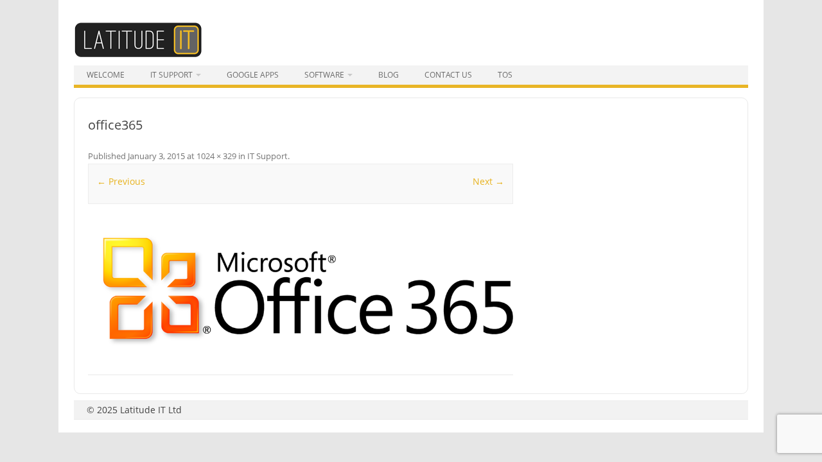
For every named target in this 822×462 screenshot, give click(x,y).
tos (505, 74)
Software (324, 74)
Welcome (106, 74)
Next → (488, 181)
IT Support (171, 74)
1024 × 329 (216, 156)
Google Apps (253, 74)
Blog (388, 74)
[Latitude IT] (138, 54)
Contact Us (448, 74)
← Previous (121, 181)
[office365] (300, 290)
